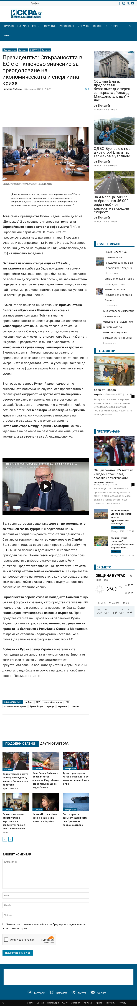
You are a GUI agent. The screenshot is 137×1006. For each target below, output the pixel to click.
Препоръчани (10, 50)
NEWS (7, 35)
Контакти (110, 1002)
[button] (130, 26)
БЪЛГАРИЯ (23, 26)
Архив (99, 1002)
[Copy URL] (103, 727)
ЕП (67, 702)
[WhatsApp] (68, 102)
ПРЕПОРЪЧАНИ (109, 431)
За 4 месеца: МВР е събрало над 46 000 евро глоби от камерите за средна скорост (111, 204)
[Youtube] (133, 3)
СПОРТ (114, 26)
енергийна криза (53, 702)
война (29, 702)
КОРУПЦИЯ (50, 26)
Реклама (87, 1002)
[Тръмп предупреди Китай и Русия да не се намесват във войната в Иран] (76, 761)
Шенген (75, 706)
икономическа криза (15, 706)
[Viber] (76, 102)
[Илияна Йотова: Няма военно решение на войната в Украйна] (45, 802)
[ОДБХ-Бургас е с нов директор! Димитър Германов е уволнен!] (114, 130)
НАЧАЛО (9, 26)
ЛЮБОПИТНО (99, 26)
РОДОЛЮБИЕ (67, 26)
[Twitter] (128, 3)
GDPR (65, 1002)
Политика (46, 50)
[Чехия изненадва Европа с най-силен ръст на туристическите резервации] (101, 514)
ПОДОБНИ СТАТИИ (20, 743)
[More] (112, 727)
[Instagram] (124, 3)
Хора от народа (105, 390)
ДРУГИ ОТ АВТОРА (54, 743)
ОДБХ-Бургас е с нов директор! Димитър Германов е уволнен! (112, 152)
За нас (40, 1002)
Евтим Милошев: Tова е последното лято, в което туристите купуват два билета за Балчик (119, 289)
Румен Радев (36, 706)
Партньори (53, 1002)
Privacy (122, 1002)
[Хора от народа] (114, 371)
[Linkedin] (41, 102)
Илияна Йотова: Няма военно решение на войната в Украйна (44, 818)
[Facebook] (119, 3)
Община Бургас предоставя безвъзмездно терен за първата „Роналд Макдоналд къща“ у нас (112, 91)
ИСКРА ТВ (83, 26)
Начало (30, 1002)
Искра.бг (98, 394)
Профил (35, 3)
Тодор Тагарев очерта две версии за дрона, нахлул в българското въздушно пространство (15, 781)
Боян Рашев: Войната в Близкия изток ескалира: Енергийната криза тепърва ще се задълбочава (45, 780)
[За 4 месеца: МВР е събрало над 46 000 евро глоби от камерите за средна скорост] (114, 182)
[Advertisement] (45, 116)
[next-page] (10, 839)
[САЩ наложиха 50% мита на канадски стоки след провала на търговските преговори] (114, 451)
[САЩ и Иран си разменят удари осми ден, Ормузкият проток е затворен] (76, 802)
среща (50, 706)
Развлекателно (101, 384)
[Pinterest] (94, 727)
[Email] (59, 102)
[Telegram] (85, 102)
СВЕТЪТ (36, 26)
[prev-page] (4, 839)
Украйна (62, 706)
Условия (75, 1002)
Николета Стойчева (12, 89)
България (23, 50)
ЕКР (38, 702)
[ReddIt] (50, 102)
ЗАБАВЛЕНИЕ (107, 351)
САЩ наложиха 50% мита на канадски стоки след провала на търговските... (113, 474)
